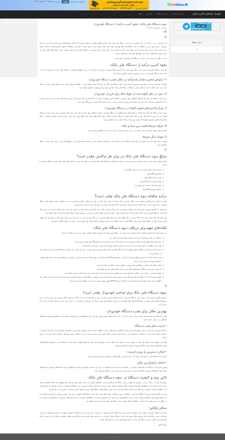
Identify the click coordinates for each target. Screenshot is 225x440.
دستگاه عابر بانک (123, 316)
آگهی (140, 13)
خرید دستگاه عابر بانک (148, 43)
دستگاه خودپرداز (148, 382)
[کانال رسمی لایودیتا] (196, 26)
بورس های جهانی (162, 13)
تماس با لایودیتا (177, 13)
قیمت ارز (149, 13)
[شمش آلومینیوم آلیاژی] (118, 5)
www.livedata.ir (112, 436)
